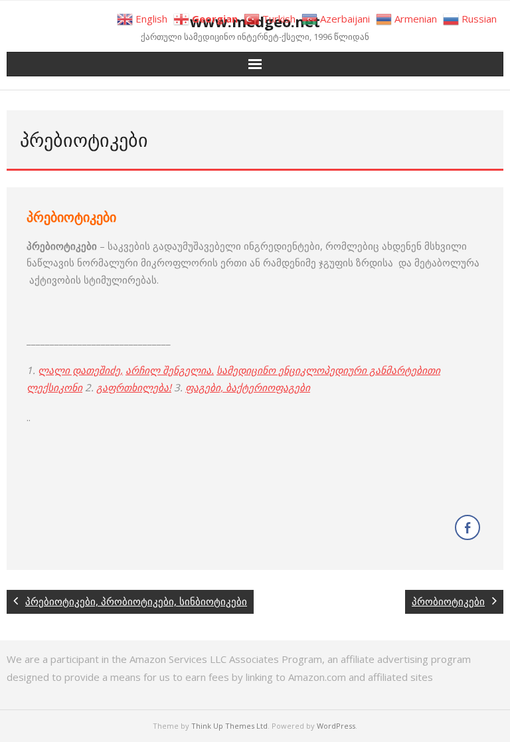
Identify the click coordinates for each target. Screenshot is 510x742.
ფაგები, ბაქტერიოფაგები (247, 387)
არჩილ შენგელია (168, 370)
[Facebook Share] (467, 527)
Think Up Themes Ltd (229, 726)
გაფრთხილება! (133, 387)
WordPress (336, 726)
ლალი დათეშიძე (79, 370)
